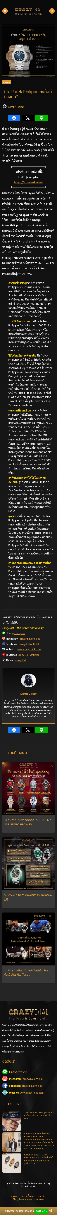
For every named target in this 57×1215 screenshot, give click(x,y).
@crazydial (18, 633)
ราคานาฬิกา (40, 1196)
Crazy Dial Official (28, 654)
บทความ (6, 82)
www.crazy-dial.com (29, 649)
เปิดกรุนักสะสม (19, 1199)
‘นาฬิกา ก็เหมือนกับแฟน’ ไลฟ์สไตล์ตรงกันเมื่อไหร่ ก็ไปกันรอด (27, 972)
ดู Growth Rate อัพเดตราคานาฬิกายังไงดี (28, 897)
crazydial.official (30, 638)
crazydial (20, 660)
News (41, 1199)
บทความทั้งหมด (27, 1196)
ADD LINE (41, 1211)
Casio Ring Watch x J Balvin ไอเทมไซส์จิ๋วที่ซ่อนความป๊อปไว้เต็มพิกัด (39, 1115)
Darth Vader (17, 107)
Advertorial (32, 1199)
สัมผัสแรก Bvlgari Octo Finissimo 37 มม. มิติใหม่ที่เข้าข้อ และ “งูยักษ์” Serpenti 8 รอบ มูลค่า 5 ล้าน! (39, 1159)
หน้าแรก (14, 1196)
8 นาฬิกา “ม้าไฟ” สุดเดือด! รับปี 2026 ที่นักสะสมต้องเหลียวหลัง (28, 822)
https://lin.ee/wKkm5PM (28, 182)
